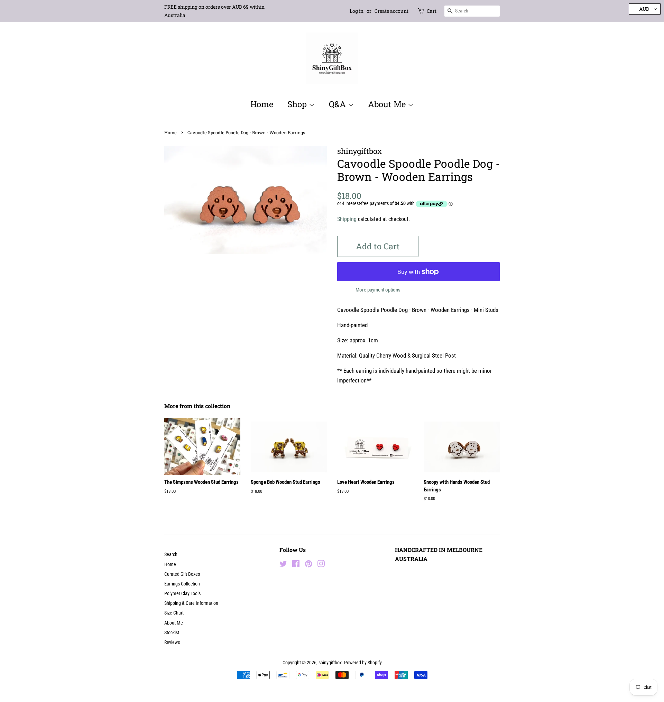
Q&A (338, 104)
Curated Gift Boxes (182, 574)
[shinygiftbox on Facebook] (296, 565)
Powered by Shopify (363, 663)
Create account (391, 11)
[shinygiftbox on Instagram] (321, 565)
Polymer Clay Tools (182, 594)
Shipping (347, 219)
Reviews (172, 642)
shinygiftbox (330, 663)
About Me (388, 104)
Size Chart (174, 613)
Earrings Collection (182, 584)
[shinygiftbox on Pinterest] (308, 565)
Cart (431, 11)
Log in (356, 11)
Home (261, 104)
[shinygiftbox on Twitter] (283, 565)
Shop (298, 104)
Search (170, 554)
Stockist (171, 633)
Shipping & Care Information (191, 603)
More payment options (378, 290)
